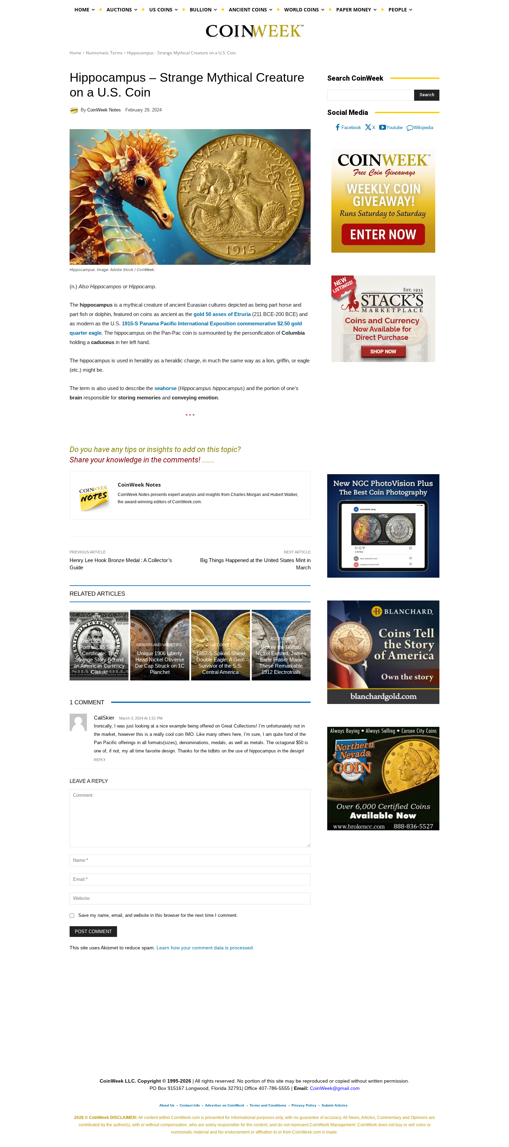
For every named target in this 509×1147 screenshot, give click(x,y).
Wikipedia (423, 127)
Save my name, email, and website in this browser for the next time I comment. (158, 915)
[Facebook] (337, 128)
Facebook (351, 127)
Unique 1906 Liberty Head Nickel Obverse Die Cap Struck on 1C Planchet (160, 662)
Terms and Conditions (268, 1105)
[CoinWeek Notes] (75, 109)
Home (75, 53)
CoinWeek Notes (104, 110)
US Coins (220, 645)
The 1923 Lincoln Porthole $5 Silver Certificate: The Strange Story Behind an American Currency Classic (99, 656)
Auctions (280, 639)
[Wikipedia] (410, 128)
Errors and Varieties (158, 645)
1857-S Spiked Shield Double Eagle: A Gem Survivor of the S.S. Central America (220, 662)
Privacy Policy (304, 1105)
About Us (167, 1105)
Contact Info (190, 1105)
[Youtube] (382, 128)
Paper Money (98, 632)
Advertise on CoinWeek (224, 1105)
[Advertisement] (383, 418)
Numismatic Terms (104, 53)
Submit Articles (335, 1105)
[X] (368, 128)
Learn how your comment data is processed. (205, 947)
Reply (100, 760)
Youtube (394, 127)
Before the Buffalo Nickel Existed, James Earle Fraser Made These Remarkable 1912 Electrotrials (281, 659)
